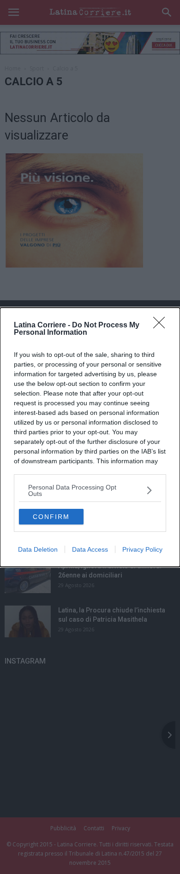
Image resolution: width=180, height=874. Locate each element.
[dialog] (90, 437)
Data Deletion (38, 549)
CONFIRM (51, 516)
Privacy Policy (142, 549)
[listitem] (90, 490)
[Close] (162, 325)
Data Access (90, 549)
